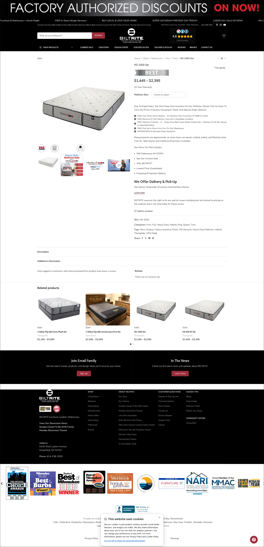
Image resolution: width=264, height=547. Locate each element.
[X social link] (146, 238)
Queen (186, 224)
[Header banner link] (132, 11)
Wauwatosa (89, 522)
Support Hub (164, 420)
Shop (145, 58)
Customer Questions (169, 391)
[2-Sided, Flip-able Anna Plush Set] (59, 309)
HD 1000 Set (140, 331)
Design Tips (192, 391)
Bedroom (92, 401)
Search (98, 35)
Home (137, 58)
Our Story (123, 396)
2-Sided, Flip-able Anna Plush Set (52, 331)
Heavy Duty (163, 224)
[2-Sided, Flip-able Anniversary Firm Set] (108, 309)
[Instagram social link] (220, 25)
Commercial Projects (127, 439)
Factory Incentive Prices (166, 229)
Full (154, 224)
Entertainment (94, 410)
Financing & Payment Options (151, 173)
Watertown (167, 522)
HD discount (185, 229)
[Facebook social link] (217, 25)
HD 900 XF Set (189, 331)
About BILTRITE (126, 391)
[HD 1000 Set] (156, 309)
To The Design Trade (127, 444)
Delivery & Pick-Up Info (168, 396)
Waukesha (76, 522)
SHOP (90, 391)
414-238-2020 (206, 25)
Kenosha (207, 522)
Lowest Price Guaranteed (149, 168)
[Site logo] (132, 35)
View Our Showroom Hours (53, 423)
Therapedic (219, 67)
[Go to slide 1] (130, 344)
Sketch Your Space (194, 410)
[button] (1, 483)
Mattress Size (141, 94)
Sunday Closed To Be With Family (133, 406)
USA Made (151, 233)
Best (142, 229)
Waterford (64, 522)
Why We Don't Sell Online (130, 420)
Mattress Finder (193, 406)
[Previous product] (218, 58)
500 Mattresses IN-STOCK (150, 153)
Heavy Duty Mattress (203, 229)
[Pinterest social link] (153, 238)
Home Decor (93, 420)
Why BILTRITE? (144, 163)
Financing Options (166, 401)
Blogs (188, 396)
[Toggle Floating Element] (254, 540)
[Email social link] (149, 238)
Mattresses (157, 58)
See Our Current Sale (147, 158)
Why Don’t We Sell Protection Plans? (135, 429)
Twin (175, 58)
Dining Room (93, 406)
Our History (124, 401)
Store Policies (164, 406)
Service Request (165, 415)
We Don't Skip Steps (128, 434)
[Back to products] (222, 58)
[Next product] (225, 58)
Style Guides (191, 401)
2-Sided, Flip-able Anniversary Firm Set (103, 331)
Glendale (197, 522)
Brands (91, 429)
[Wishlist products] (224, 35)
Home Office (93, 415)
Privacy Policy (91, 538)
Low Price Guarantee (128, 415)
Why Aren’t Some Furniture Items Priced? (137, 425)
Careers (161, 425)
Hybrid (173, 224)
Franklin (188, 522)
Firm (148, 224)
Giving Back (191, 423)
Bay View (178, 522)
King (180, 224)
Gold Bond (91, 335)
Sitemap (174, 538)
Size (167, 58)
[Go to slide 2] (133, 344)
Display (149, 229)
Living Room (93, 396)
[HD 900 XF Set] (205, 309)
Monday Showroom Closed (53, 430)
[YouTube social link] (224, 25)
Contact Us (163, 410)
